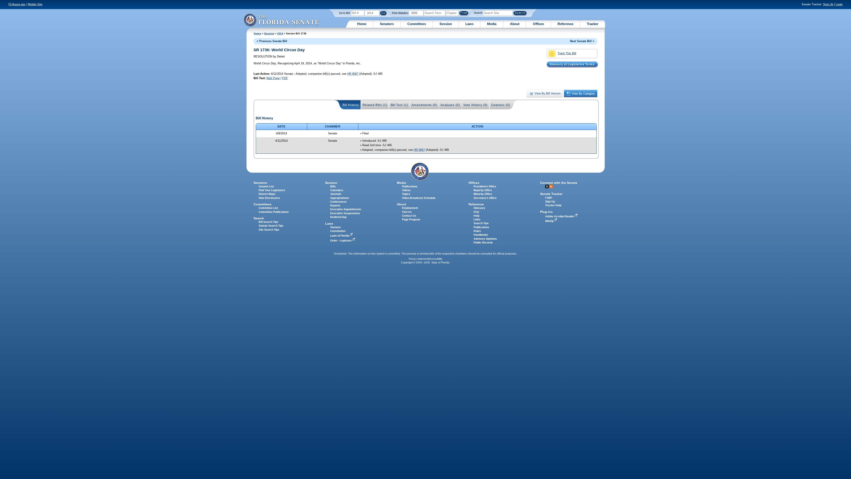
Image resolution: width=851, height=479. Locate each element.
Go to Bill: (345, 13)
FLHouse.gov (16, 4)
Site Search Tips (269, 229)
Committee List (268, 208)
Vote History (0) (475, 105)
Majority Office (483, 190)
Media (491, 24)
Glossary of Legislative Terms (572, 64)
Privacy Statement (418, 258)
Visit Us (407, 212)
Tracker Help (553, 205)
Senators (387, 24)
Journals (335, 194)
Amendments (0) (424, 105)
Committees (416, 24)
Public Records (483, 242)
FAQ (476, 212)
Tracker (592, 24)
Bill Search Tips (268, 222)
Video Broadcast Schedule (418, 198)
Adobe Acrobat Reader (560, 216)
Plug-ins (546, 212)
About (514, 24)
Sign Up (828, 4)
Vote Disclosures (269, 198)
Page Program (411, 219)
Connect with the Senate (558, 183)
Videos (406, 190)
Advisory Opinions (485, 239)
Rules (477, 231)
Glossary (479, 208)
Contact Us (409, 215)
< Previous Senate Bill (272, 41)
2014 (280, 33)
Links (477, 219)
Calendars (336, 190)
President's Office (485, 186)
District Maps (267, 194)
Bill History (351, 105)
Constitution (337, 231)
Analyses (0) (450, 105)
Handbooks (481, 235)
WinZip (549, 221)
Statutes (335, 227)
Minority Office (483, 194)
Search (478, 13)
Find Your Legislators (272, 190)
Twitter (547, 186)
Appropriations (339, 198)
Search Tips (481, 223)
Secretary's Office (485, 198)
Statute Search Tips (271, 225)
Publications (410, 186)
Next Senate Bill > (582, 41)
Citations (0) (500, 105)
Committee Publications (274, 212)
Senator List (266, 186)
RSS (551, 186)
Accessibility (435, 258)
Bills (333, 186)
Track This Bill (567, 53)
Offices (538, 24)
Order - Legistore (341, 240)
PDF (285, 78)
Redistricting (338, 217)
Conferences (338, 201)
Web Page (273, 78)
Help (476, 215)
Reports (335, 205)
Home (361, 24)
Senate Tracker (551, 194)
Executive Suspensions (345, 213)
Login (839, 4)
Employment (410, 208)
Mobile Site (35, 4)
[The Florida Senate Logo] (281, 19)
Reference (565, 24)
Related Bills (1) (375, 105)
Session (445, 24)
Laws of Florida (340, 235)
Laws (469, 24)
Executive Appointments (345, 209)
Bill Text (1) (399, 105)
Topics (406, 194)
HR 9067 (352, 73)
